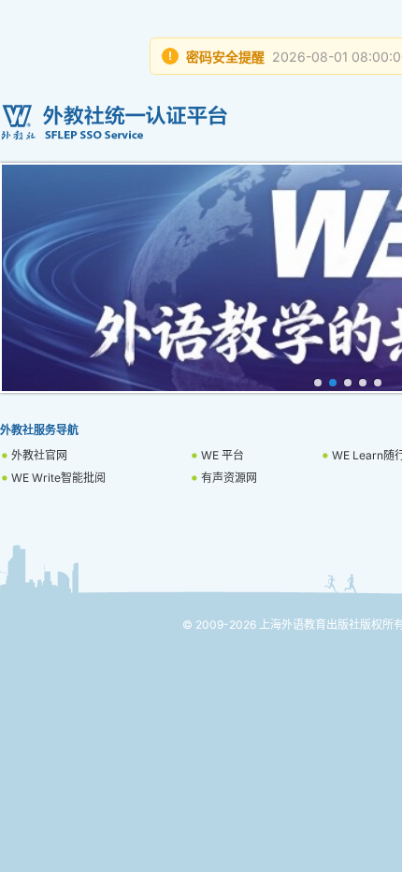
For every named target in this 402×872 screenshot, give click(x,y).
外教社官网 (39, 455)
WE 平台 (222, 455)
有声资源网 (229, 478)
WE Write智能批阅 (58, 478)
